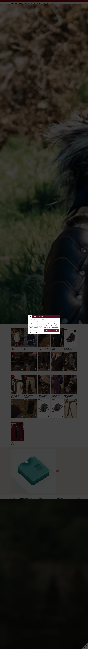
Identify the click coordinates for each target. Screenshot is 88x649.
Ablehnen (48, 330)
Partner (35, 330)
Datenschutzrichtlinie (32, 329)
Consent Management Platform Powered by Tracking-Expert (37, 332)
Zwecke (31, 330)
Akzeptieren (56, 330)
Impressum (36, 329)
